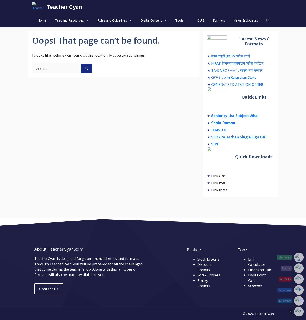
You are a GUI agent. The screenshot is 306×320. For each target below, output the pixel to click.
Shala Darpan (223, 122)
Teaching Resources (69, 20)
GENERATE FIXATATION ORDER (237, 84)
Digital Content (151, 20)
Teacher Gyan (64, 6)
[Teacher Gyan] (38, 7)
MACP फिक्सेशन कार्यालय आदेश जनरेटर (237, 63)
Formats (219, 20)
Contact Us (48, 288)
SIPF (215, 144)
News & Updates (245, 20)
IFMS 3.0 (218, 130)
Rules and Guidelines (112, 20)
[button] (268, 20)
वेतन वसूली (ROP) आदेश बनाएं (230, 56)
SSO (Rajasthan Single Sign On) (238, 137)
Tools (179, 20)
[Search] (86, 68)
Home (41, 20)
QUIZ (201, 20)
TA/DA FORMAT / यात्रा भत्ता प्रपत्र (236, 70)
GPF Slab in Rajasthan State (233, 77)
